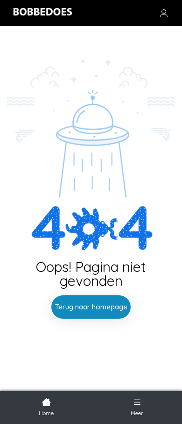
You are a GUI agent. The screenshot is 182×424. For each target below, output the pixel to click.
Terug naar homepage (91, 306)
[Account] (164, 13)
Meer (137, 413)
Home (46, 413)
